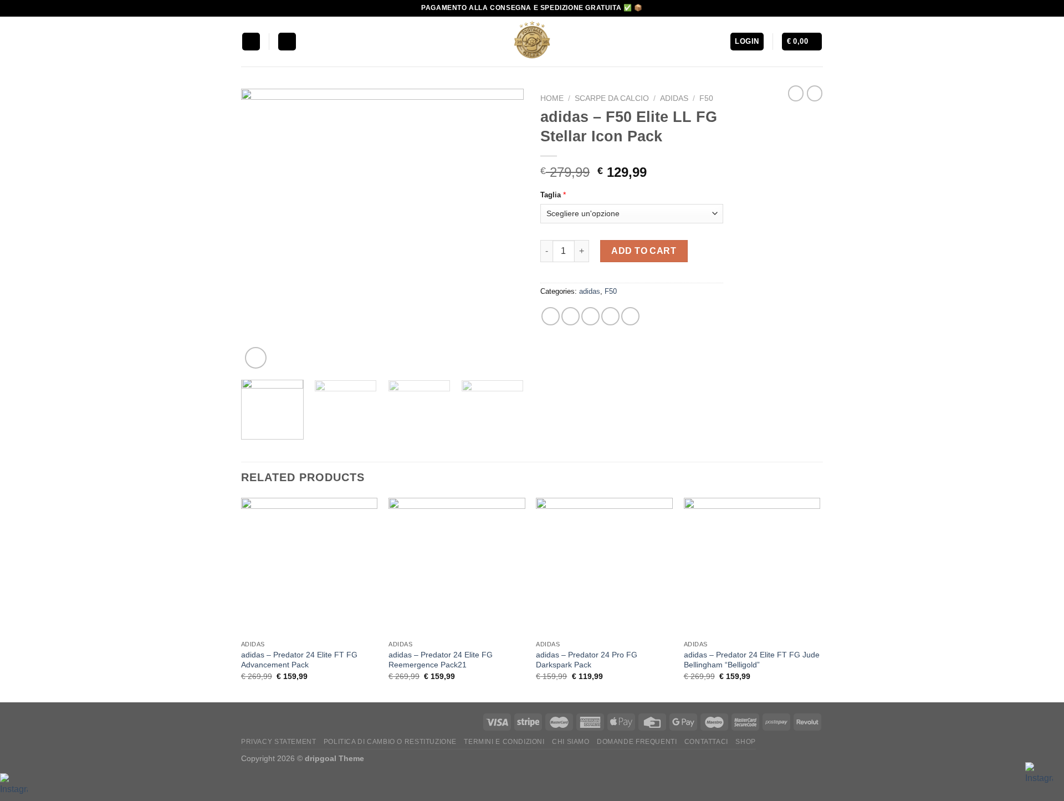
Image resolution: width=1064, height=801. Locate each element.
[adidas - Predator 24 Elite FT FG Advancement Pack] (309, 566)
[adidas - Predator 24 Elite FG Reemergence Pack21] (456, 566)
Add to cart (643, 251)
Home (552, 98)
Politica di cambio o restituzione (390, 742)
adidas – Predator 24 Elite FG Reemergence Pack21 (440, 660)
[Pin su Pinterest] (610, 316)
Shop (745, 742)
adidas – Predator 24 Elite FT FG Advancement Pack (299, 660)
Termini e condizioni (504, 742)
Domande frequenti (637, 742)
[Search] (287, 42)
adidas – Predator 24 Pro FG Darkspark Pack (586, 660)
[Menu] (251, 42)
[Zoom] (256, 358)
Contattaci (706, 742)
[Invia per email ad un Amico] (590, 316)
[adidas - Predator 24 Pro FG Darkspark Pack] (604, 566)
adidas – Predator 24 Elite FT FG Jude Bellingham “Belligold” (752, 660)
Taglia (550, 195)
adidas (674, 98)
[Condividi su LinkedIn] (630, 316)
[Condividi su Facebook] (550, 316)
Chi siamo (571, 742)
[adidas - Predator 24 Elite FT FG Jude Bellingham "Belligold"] (752, 566)
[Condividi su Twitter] (570, 316)
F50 (706, 98)
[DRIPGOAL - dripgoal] (532, 42)
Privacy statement (278, 742)
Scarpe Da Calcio (612, 98)
